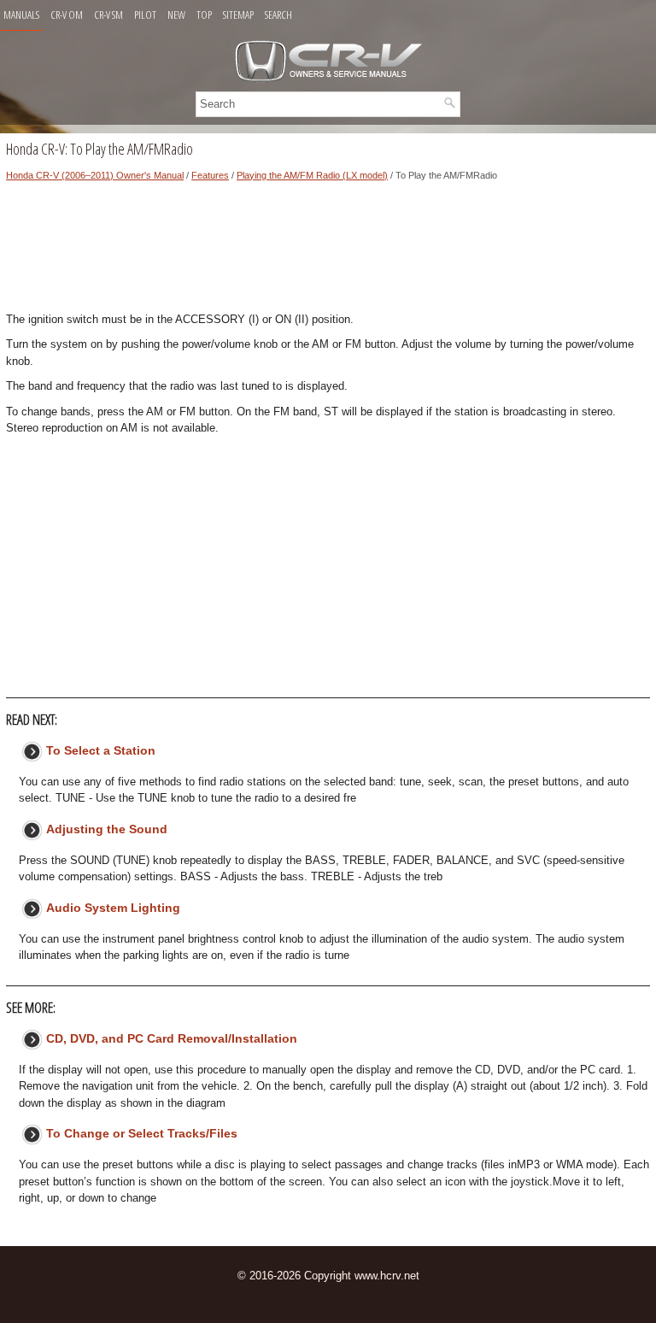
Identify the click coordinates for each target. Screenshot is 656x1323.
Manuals (21, 14)
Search (278, 14)
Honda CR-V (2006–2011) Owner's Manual (95, 175)
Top (204, 14)
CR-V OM (66, 14)
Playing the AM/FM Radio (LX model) (312, 175)
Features (210, 175)
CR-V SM (108, 14)
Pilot (145, 14)
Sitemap (238, 14)
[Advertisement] (328, 251)
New (176, 14)
